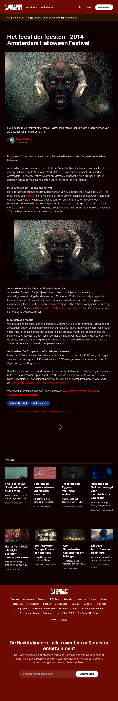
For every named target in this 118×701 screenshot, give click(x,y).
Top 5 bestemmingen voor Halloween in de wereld (39, 383)
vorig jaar (30, 195)
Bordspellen (61, 603)
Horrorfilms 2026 (65, 613)
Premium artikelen (29, 613)
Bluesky (68, 599)
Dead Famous (42, 308)
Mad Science (59, 308)
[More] (59, 7)
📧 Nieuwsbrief (40, 403)
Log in (89, 7)
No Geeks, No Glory (88, 613)
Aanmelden (104, 7)
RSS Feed (55, 599)
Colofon (15, 599)
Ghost (64, 619)
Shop (93, 599)
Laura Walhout (24, 139)
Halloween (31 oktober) (54, 411)
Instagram (17, 603)
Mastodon (82, 599)
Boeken (47, 603)
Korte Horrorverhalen (44, 608)
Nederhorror (47, 7)
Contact (42, 599)
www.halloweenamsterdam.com (80, 391)
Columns (47, 613)
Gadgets (36, 411)
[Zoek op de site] (80, 7)
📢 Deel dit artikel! (18, 403)
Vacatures (31, 7)
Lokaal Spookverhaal (92, 608)
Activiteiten (13, 30)
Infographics (22, 608)
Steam (103, 599)
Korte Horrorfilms (68, 608)
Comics (75, 603)
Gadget (87, 603)
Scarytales (29, 207)
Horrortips (101, 603)
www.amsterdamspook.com (22, 394)
